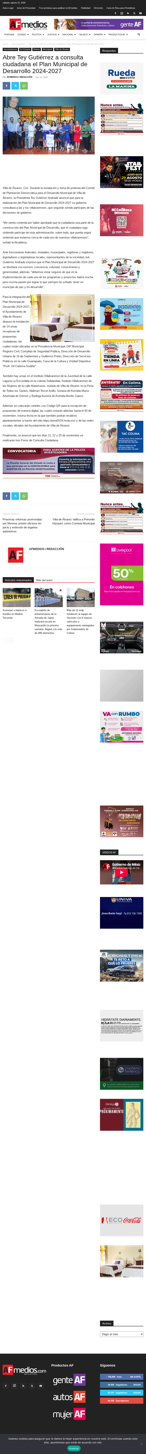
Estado (22, 34)
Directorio (98, 8)
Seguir (137, 1384)
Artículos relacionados (18, 580)
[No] (141, 1444)
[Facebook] (115, 13)
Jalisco (83, 34)
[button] (138, 34)
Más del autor (44, 580)
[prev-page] (5, 640)
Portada (9, 34)
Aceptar (74, 1448)
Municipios (47, 49)
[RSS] (128, 13)
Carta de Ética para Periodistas (120, 8)
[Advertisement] (121, 775)
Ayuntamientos (18, 44)
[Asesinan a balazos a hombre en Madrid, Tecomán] (17, 597)
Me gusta (135, 1376)
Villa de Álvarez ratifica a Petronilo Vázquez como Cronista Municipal (73, 521)
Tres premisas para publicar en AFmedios (58, 8)
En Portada (25, 49)
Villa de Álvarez (62, 49)
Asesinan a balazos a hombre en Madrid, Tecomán (14, 614)
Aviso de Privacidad (26, 8)
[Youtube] (140, 13)
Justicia (52, 34)
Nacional (68, 34)
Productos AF (117, 34)
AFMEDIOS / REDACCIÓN (19, 77)
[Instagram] (122, 13)
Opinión (98, 34)
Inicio (5, 44)
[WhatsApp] (24, 86)
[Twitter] (134, 13)
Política (36, 34)
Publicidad (85, 8)
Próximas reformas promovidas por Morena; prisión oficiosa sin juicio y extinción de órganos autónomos (22, 525)
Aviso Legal (8, 8)
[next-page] (11, 640)
